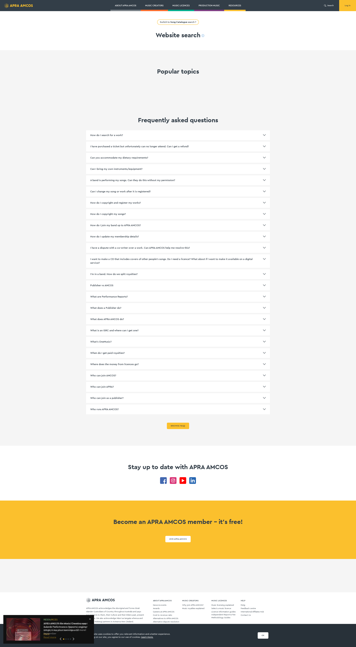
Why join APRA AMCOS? (192, 605)
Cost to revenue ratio (162, 615)
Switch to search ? (178, 22)
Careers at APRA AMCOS (163, 612)
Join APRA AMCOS (178, 539)
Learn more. (147, 637)
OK (263, 635)
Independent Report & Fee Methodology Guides (223, 616)
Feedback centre (248, 608)
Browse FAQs (178, 426)
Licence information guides (223, 612)
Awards (156, 608)
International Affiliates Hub (252, 612)
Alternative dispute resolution (166, 622)
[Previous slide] (60, 639)
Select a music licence (221, 608)
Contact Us (246, 615)
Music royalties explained (193, 608)
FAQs (243, 605)
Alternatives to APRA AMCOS (165, 618)
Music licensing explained (222, 605)
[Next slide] (73, 639)
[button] (63, 639)
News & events (159, 605)
